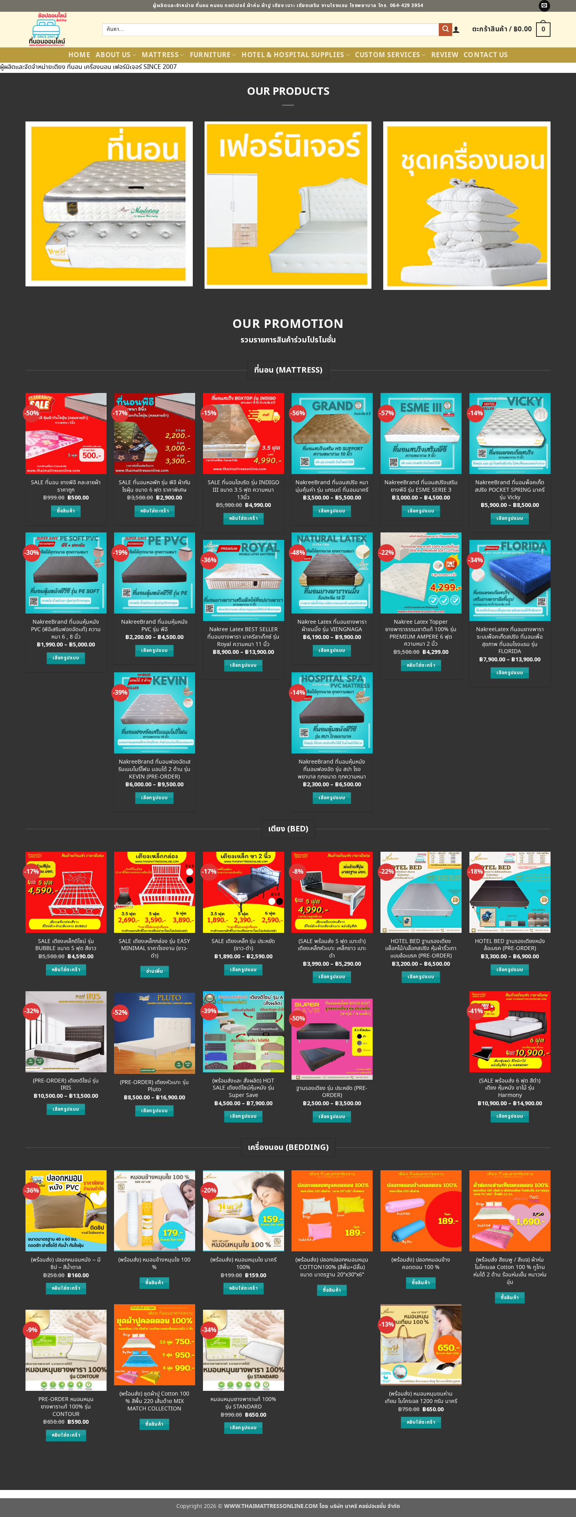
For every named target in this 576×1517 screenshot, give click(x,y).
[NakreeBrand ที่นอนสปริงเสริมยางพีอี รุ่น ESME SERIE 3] (421, 433)
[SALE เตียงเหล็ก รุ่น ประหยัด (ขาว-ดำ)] (243, 892)
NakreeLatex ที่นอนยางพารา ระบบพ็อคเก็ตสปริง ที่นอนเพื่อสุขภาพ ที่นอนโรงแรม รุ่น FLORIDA (510, 640)
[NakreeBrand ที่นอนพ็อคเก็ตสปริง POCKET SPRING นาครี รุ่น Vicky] (510, 433)
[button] (456, 29)
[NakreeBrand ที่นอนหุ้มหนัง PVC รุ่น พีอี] (154, 573)
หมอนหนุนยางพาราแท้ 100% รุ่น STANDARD (243, 1403)
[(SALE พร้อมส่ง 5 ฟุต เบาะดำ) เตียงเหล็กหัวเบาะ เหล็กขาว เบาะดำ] (332, 892)
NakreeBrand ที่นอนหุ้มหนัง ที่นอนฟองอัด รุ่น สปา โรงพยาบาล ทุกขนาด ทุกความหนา (332, 769)
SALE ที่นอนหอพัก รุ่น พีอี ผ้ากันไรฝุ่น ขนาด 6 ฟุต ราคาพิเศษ (154, 486)
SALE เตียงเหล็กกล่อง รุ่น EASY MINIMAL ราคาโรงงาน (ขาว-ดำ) (154, 949)
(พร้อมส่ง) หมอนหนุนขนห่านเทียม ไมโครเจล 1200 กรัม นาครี (421, 1397)
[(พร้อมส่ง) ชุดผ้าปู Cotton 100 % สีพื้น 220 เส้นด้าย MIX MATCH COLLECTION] (154, 1344)
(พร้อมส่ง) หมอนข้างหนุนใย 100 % (154, 1263)
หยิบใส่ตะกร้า (154, 511)
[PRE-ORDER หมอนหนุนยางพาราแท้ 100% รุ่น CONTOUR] (66, 1350)
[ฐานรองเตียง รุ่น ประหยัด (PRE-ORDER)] (332, 1039)
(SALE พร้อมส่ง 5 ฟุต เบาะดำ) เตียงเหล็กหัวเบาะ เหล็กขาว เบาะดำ (332, 949)
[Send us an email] (544, 6)
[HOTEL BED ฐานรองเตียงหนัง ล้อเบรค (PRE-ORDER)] (510, 892)
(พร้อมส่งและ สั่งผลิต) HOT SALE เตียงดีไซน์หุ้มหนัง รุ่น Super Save (243, 1088)
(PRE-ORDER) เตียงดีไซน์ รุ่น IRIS (66, 1084)
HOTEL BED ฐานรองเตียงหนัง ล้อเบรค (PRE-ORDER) (510, 945)
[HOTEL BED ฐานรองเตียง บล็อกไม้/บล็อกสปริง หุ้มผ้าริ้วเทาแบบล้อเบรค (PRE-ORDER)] (421, 892)
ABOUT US (113, 55)
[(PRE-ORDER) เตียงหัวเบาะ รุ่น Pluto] (154, 1033)
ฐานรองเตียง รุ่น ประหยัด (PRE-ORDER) (332, 1092)
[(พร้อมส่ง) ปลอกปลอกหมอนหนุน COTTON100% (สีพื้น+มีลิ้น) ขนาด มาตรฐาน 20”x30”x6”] (332, 1210)
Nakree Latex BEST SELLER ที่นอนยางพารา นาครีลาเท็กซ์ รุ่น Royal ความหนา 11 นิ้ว (243, 637)
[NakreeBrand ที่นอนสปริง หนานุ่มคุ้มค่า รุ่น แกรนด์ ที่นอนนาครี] (332, 433)
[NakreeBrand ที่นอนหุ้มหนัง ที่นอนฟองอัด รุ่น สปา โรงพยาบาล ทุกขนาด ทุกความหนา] (332, 712)
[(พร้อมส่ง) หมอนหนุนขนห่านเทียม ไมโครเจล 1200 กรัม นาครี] (421, 1344)
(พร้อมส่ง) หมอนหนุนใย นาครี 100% (243, 1263)
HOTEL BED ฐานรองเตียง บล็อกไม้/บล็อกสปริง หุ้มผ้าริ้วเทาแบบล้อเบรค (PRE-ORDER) (420, 949)
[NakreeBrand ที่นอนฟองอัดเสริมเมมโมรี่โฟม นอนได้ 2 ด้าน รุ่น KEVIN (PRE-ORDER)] (154, 712)
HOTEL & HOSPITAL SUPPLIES (292, 55)
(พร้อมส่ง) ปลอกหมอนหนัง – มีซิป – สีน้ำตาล (66, 1263)
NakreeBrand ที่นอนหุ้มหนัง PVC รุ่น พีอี (154, 626)
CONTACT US (486, 55)
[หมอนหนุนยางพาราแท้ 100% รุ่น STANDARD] (243, 1350)
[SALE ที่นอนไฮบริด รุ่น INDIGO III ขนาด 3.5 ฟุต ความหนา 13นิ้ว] (243, 433)
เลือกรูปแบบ (332, 511)
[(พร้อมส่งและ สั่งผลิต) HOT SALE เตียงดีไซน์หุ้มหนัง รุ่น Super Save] (243, 1031)
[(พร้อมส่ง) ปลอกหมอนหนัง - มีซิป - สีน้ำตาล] (66, 1210)
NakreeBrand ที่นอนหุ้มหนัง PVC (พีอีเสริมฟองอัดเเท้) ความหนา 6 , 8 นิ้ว (66, 630)
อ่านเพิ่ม (154, 971)
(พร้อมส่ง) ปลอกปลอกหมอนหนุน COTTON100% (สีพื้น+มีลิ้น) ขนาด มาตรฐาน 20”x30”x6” (331, 1267)
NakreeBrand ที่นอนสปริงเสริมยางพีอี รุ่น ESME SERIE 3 (421, 486)
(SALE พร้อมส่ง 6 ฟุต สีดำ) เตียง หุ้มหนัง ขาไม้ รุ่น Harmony (509, 1088)
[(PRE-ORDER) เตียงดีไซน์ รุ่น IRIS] (66, 1031)
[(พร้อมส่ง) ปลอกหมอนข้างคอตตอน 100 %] (421, 1210)
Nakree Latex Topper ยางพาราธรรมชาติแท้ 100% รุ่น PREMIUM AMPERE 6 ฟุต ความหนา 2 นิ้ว (420, 633)
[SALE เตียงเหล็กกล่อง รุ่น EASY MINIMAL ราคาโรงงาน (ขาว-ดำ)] (154, 892)
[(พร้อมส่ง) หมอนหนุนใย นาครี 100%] (243, 1210)
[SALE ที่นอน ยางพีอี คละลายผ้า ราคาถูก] (66, 433)
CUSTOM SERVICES (387, 55)
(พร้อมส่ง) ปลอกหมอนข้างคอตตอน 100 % (420, 1263)
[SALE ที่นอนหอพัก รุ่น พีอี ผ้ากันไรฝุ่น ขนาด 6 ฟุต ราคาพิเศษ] (154, 433)
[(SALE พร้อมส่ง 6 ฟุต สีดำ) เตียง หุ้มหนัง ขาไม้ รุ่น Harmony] (510, 1031)
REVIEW (444, 55)
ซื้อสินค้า (66, 511)
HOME (79, 55)
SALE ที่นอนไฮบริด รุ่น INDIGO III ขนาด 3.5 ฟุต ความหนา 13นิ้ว (243, 490)
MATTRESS (160, 55)
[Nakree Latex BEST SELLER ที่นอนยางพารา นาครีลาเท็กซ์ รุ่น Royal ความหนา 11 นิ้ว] (243, 580)
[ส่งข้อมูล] (445, 29)
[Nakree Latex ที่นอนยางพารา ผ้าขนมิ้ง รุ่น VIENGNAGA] (332, 573)
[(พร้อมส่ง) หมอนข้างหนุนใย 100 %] (154, 1210)
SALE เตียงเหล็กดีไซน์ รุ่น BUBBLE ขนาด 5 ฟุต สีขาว (65, 945)
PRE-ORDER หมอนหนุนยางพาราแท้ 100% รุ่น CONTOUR (66, 1407)
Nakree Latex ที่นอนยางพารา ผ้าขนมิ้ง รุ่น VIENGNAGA (332, 626)
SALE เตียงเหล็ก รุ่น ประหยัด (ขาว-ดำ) (243, 945)
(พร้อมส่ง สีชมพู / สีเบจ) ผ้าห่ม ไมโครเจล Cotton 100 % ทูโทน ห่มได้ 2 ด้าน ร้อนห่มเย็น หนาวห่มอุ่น (510, 1271)
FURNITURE (210, 55)
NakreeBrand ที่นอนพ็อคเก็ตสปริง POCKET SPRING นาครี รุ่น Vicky (510, 490)
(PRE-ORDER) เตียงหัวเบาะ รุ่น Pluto (154, 1086)
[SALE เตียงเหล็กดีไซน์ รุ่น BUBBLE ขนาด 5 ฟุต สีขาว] (66, 892)
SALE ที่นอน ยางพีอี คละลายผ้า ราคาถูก (66, 486)
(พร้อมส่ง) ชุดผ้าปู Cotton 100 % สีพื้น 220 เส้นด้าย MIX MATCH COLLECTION (154, 1401)
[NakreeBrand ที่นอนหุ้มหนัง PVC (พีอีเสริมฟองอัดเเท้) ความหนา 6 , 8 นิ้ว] (66, 573)
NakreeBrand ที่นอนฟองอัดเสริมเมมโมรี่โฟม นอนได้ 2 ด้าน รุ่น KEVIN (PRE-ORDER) (154, 769)
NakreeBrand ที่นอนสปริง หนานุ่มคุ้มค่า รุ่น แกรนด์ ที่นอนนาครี (331, 486)
